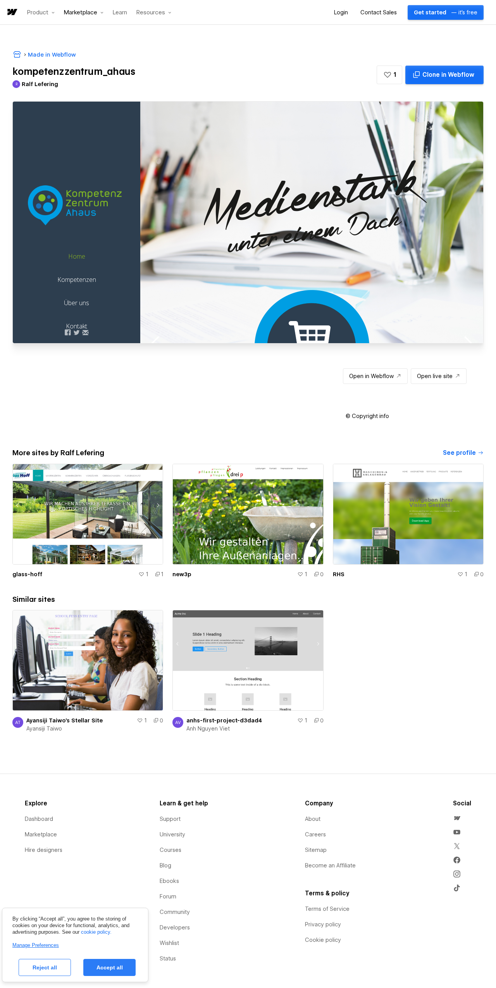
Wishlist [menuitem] (169, 943)
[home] (11, 12)
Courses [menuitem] (170, 850)
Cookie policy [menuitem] (323, 940)
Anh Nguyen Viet (208, 728)
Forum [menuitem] (168, 896)
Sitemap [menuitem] (316, 850)
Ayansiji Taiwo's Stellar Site (64, 720)
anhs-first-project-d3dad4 (224, 720)
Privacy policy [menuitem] (323, 924)
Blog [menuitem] (165, 865)
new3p (181, 574)
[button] (40, 12)
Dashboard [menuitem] (39, 819)
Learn (120, 12)
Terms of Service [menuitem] (327, 909)
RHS (338, 574)
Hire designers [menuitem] (43, 850)
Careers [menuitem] (315, 834)
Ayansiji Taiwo (44, 728)
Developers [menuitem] (175, 927)
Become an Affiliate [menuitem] (330, 865)
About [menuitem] (312, 819)
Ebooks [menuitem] (169, 881)
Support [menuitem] (170, 819)
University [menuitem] (172, 834)
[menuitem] (457, 818)
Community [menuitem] (175, 912)
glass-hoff (27, 574)
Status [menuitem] (168, 958)
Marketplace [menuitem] (41, 834)
